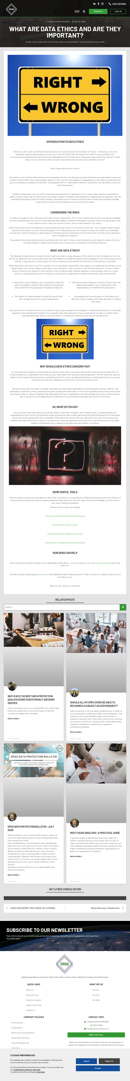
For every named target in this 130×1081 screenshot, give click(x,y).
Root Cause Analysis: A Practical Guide (95, 832)
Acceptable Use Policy (20, 1038)
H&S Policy (15, 1048)
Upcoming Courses (34, 1005)
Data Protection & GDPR (93, 42)
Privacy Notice (17, 1023)
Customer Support (33, 1000)
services (42, 574)
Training (95, 995)
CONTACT (98, 11)
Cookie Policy (16, 1028)
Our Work (96, 1000)
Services (95, 990)
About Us (29, 990)
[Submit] (123, 607)
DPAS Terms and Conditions (22, 1033)
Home (28, 42)
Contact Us (30, 1010)
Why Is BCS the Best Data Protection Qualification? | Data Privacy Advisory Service (31, 699)
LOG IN (118, 11)
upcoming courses (99, 563)
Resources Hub (32, 995)
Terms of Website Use (20, 1043)
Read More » (14, 719)
